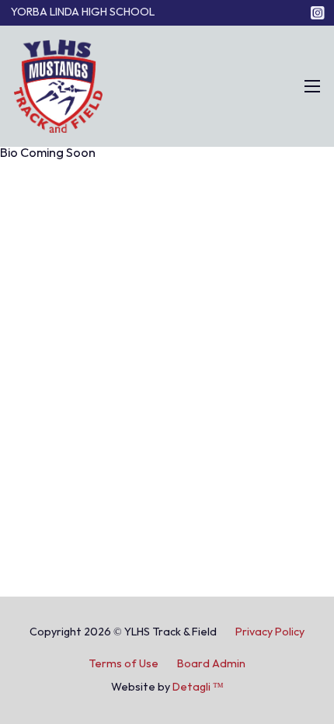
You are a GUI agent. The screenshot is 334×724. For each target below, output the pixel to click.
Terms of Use (123, 664)
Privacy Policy (269, 632)
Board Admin (211, 664)
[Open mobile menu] (312, 86)
